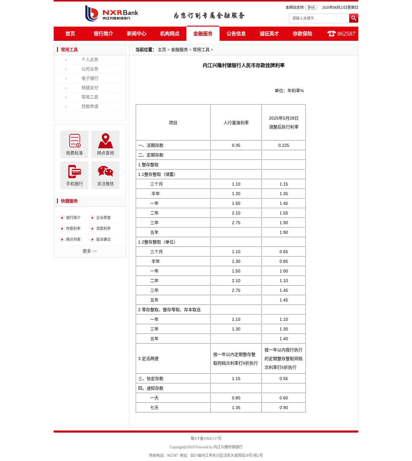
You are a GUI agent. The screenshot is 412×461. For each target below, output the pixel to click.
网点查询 (105, 153)
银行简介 (103, 33)
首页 (70, 33)
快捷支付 (89, 87)
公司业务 (89, 69)
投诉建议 (103, 239)
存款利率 (73, 229)
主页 (162, 49)
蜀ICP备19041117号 (206, 439)
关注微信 (105, 184)
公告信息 (236, 33)
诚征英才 (269, 33)
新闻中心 (136, 33)
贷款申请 (89, 106)
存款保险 (302, 33)
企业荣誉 (103, 218)
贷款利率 (103, 229)
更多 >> (90, 251)
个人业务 (89, 59)
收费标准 (74, 153)
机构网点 (169, 33)
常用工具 (89, 97)
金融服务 (203, 33)
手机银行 (74, 184)
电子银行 (89, 78)
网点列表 (73, 239)
